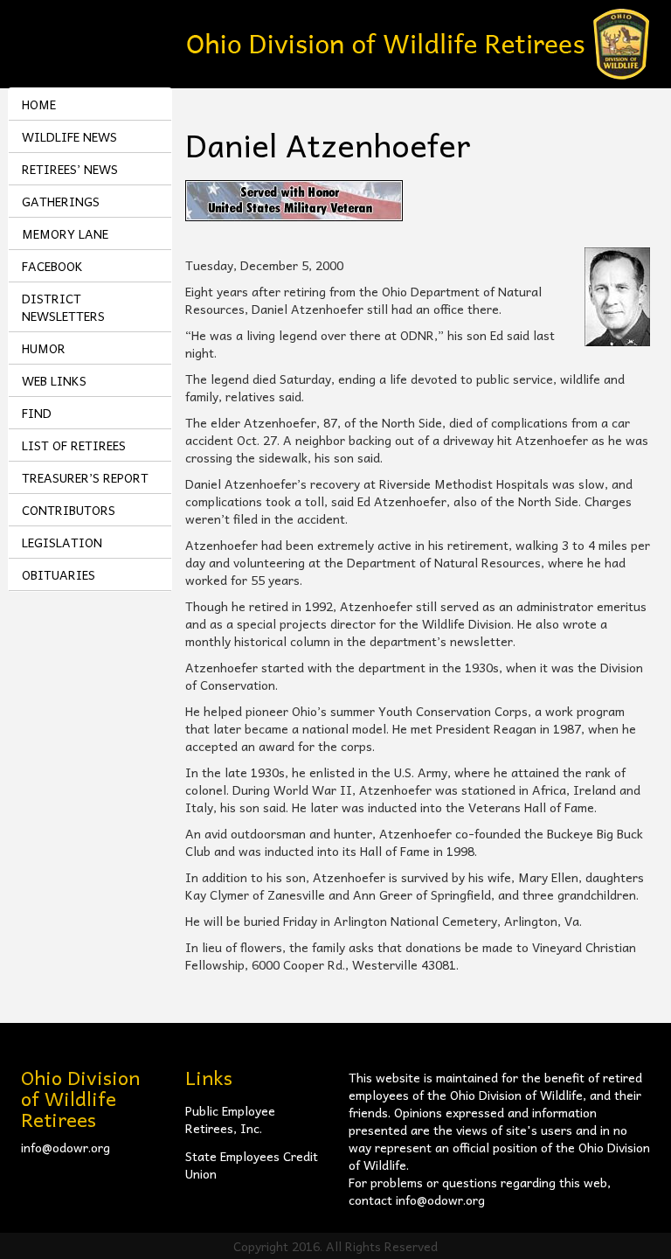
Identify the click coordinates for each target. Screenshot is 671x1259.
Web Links (54, 380)
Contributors (68, 509)
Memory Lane (65, 233)
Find (37, 412)
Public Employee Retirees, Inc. (230, 1119)
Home (39, 104)
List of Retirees (74, 445)
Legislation (62, 542)
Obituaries (58, 574)
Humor (44, 348)
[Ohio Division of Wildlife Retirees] (418, 42)
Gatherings (61, 201)
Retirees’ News (70, 168)
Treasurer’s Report (85, 477)
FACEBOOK (52, 265)
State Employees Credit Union (251, 1164)
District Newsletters (63, 307)
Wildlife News (69, 136)
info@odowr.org (65, 1147)
